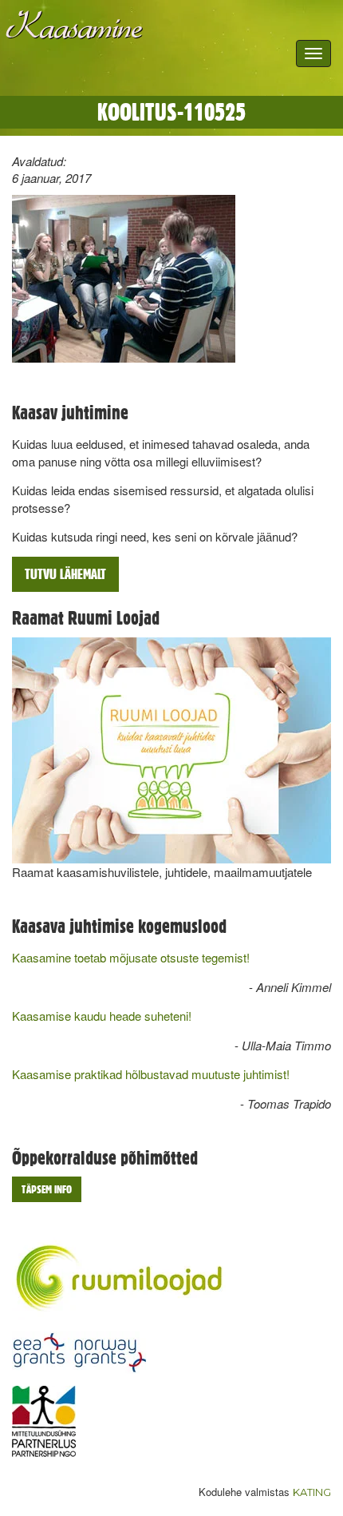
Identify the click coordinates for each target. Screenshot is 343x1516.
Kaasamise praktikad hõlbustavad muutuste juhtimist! (151, 1074)
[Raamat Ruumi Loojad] (171, 750)
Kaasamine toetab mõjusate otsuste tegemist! (131, 957)
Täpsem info (47, 1189)
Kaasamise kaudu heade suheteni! (101, 1015)
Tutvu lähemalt (65, 574)
